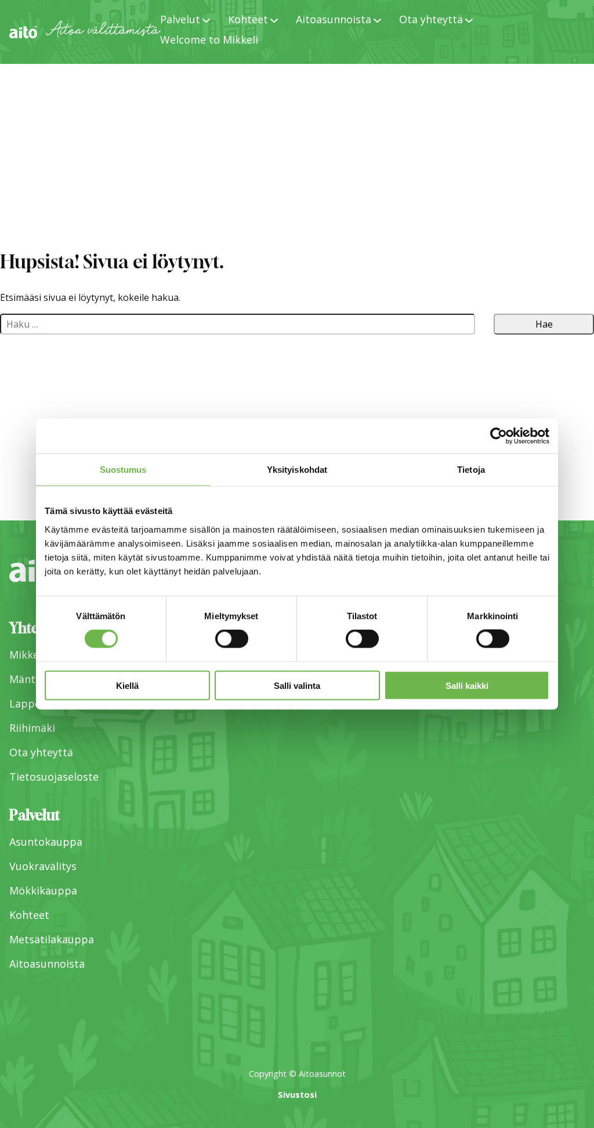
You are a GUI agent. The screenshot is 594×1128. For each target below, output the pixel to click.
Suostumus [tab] (123, 470)
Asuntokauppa (45, 841)
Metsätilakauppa (51, 939)
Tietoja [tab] (471, 470)
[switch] (231, 639)
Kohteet (29, 915)
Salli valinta (297, 685)
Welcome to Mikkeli (209, 39)
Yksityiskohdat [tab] (297, 470)
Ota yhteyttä (41, 752)
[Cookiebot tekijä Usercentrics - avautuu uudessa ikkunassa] (498, 436)
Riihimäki (32, 728)
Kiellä (127, 685)
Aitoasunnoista (47, 963)
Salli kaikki (467, 685)
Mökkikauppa (43, 890)
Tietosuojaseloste (54, 776)
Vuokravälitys (43, 866)
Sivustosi (297, 1094)
